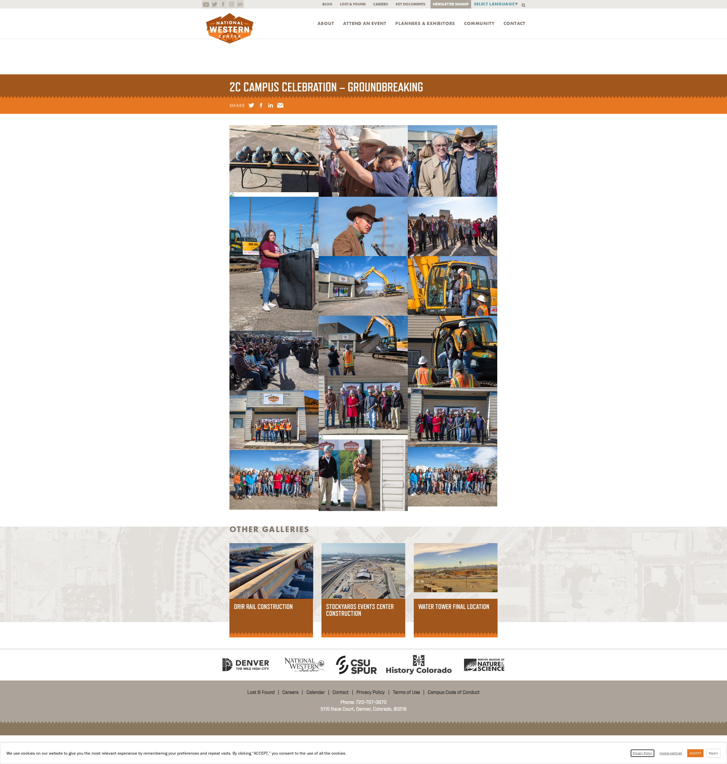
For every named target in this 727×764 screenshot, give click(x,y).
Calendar (315, 692)
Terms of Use (406, 692)
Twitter (214, 4)
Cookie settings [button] (671, 753)
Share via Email (280, 105)
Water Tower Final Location (453, 606)
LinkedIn (240, 4)
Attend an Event (364, 23)
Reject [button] (713, 753)
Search (523, 5)
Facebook (223, 4)
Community (479, 23)
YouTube (206, 4)
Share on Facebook (261, 105)
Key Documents (410, 4)
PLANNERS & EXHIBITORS (425, 23)
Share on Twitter (251, 105)
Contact (514, 23)
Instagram (231, 4)
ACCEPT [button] (695, 753)
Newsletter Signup (451, 4)
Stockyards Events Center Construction (360, 610)
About (325, 23)
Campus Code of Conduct (454, 692)
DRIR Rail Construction (263, 606)
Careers (380, 4)
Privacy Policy (370, 692)
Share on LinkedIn (270, 105)
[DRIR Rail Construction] (271, 570)
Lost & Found (353, 4)
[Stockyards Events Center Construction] (363, 570)
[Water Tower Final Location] (456, 567)
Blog (327, 4)
